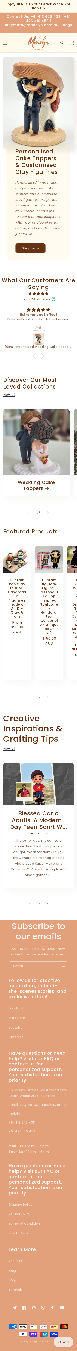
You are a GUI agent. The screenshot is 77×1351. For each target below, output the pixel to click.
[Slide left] (29, 512)
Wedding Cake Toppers (36, 485)
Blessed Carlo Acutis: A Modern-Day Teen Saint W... (38, 820)
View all (9, 395)
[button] (5, 42)
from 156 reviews (36, 299)
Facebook (16, 1008)
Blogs (13, 1271)
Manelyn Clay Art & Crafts (42, 1341)
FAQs (12, 1280)
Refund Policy (19, 1214)
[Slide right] (48, 512)
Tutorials (15, 1290)
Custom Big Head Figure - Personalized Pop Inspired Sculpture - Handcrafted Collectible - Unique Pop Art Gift (49, 606)
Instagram (17, 1018)
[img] (38, 293)
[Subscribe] (63, 966)
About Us (16, 1261)
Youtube (15, 1027)
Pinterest (16, 1037)
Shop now (30, 248)
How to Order (19, 1233)
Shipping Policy (21, 1204)
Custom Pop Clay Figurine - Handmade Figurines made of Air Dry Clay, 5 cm (17, 598)
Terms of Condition (24, 1223)
